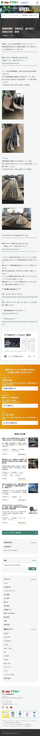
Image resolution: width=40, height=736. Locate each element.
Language (23, 3)
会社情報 (6, 595)
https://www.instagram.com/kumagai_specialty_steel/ (19, 322)
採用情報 (6, 606)
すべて (6, 583)
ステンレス (7, 667)
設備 (5, 621)
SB (5, 652)
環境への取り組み (9, 613)
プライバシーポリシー (18, 731)
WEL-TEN (7, 663)
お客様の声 (7, 587)
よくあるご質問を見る (10, 423)
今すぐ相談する (8, 406)
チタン (6, 671)
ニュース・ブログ (13, 15)
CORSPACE (7, 641)
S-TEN (6, 645)
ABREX (6, 633)
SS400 (6, 660)
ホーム (3, 15)
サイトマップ (29, 731)
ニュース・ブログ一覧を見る (12, 533)
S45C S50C (8, 648)
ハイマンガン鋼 (9, 675)
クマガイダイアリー (10, 591)
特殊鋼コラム (8, 610)
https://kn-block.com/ (9, 313)
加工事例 (6, 598)
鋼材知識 (6, 625)
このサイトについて (6, 731)
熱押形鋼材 (7, 678)
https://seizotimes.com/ (10, 63)
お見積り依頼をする (9, 388)
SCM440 (6, 656)
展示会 (6, 602)
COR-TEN (7, 637)
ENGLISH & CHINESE (10, 550)
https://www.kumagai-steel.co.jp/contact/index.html (20, 297)
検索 (33, 569)
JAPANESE (7, 546)
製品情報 (6, 617)
